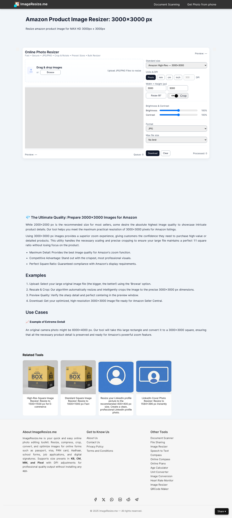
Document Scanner (162, 438)
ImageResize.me (34, 4)
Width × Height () (156, 83)
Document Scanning (167, 4)
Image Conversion (161, 476)
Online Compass (160, 459)
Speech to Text (159, 450)
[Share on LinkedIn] (120, 500)
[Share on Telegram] (137, 500)
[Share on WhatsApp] (112, 500)
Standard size (153, 60)
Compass (156, 455)
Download (152, 153)
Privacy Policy (95, 446)
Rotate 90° (156, 95)
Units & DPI (152, 72)
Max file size (152, 135)
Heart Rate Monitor (161, 480)
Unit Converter (159, 472)
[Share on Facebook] (95, 500)
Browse (50, 72)
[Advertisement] (116, 40)
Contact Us (93, 442)
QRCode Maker (159, 489)
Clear (165, 153)
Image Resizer (159, 446)
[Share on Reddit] (128, 500)
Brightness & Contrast (157, 105)
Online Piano (158, 463)
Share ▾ (221, 511)
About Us (92, 438)
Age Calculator (159, 467)
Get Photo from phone (201, 4)
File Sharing (157, 442)
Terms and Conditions (100, 450)
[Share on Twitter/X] (103, 500)
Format (149, 124)
